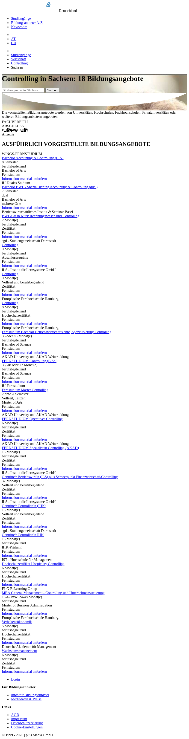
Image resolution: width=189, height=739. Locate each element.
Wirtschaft (18, 59)
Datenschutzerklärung (27, 723)
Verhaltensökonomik (17, 622)
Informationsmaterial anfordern (24, 179)
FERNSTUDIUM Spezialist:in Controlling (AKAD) (40, 448)
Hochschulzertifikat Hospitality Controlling (33, 564)
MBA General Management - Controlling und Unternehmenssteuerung (53, 593)
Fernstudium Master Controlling (25, 390)
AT (13, 39)
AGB (15, 715)
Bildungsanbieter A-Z (27, 23)
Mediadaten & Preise (26, 699)
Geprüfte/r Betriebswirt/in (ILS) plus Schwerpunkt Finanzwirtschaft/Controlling (60, 477)
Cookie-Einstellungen (27, 727)
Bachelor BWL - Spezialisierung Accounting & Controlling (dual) (49, 187)
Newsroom (19, 27)
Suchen (52, 90)
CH (13, 43)
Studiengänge (21, 18)
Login (15, 679)
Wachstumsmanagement (19, 651)
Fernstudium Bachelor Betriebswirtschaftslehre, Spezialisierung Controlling (56, 332)
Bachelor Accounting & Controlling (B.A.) (33, 158)
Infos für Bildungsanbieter (30, 695)
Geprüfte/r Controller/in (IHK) (24, 506)
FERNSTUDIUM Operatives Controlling (32, 419)
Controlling (19, 63)
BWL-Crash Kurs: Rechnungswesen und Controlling (40, 216)
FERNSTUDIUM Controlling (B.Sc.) (29, 361)
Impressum (19, 719)
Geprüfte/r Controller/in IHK (23, 535)
